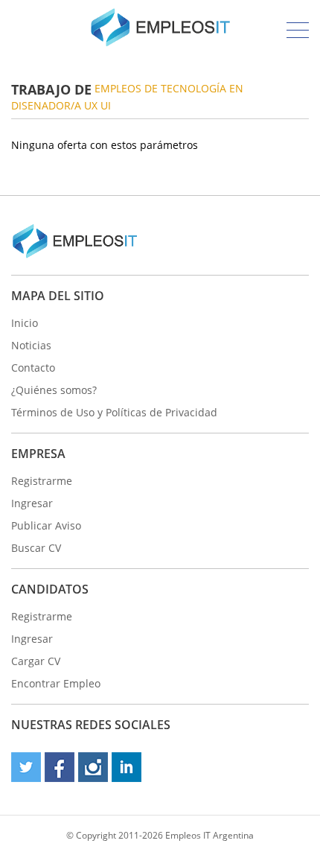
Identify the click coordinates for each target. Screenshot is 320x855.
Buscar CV (36, 548)
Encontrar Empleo (55, 683)
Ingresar (32, 503)
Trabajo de (51, 89)
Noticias (31, 345)
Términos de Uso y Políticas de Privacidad (114, 412)
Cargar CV (35, 661)
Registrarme (41, 481)
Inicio (24, 323)
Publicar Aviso (46, 525)
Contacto (33, 367)
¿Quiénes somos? (54, 390)
